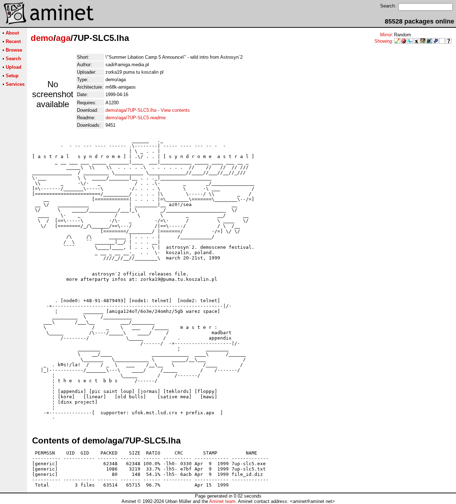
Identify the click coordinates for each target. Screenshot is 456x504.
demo (42, 38)
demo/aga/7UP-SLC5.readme (135, 117)
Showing (383, 41)
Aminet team (222, 501)
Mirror (386, 34)
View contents (175, 110)
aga (63, 38)
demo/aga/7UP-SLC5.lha (130, 110)
